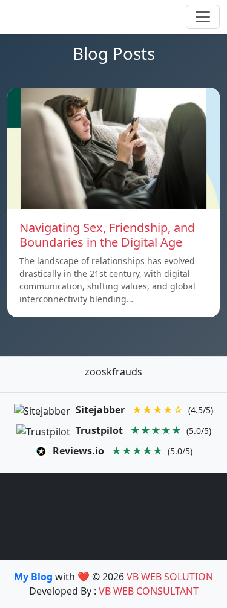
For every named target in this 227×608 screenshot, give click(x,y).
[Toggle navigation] (203, 17)
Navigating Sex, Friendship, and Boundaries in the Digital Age (107, 234)
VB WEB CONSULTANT (149, 591)
